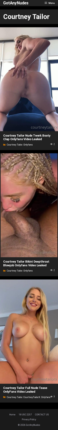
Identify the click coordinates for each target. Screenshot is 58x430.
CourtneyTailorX (31, 397)
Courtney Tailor (14, 144)
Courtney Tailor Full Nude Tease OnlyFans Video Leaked (25, 389)
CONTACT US (42, 414)
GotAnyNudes (15, 3)
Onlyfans (28, 144)
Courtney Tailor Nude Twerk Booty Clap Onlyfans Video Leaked (27, 137)
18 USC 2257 (25, 414)
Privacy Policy (29, 419)
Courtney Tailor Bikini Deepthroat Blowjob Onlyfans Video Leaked (26, 263)
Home (12, 414)
